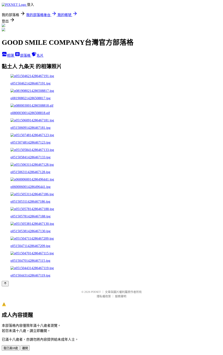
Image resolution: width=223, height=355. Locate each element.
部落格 (25, 55)
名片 (40, 55)
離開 (25, 348)
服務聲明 (120, 296)
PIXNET (96, 292)
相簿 (11, 55)
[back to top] (5, 283)
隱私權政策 (104, 296)
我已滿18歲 (10, 348)
